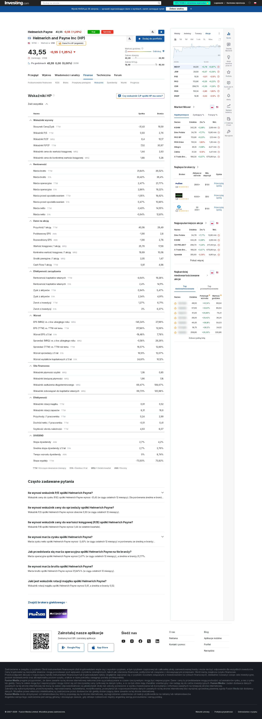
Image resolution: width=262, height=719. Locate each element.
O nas (172, 632)
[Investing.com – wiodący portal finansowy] (17, 3)
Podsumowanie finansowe (40, 82)
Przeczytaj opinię (219, 184)
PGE (176, 76)
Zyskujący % (198, 115)
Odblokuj (157, 51)
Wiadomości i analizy (67, 75)
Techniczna (103, 75)
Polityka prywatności (224, 712)
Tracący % (212, 115)
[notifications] (249, 2)
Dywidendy (112, 82)
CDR (176, 86)
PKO (176, 81)
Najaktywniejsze (181, 115)
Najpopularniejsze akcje (188, 223)
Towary (198, 33)
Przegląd (33, 75)
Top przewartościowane (209, 287)
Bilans (65, 82)
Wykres (46, 75)
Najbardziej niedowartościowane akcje (186, 275)
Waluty (177, 33)
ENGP (176, 96)
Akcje (208, 33)
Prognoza (134, 82)
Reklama (173, 638)
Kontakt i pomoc (177, 644)
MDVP (177, 67)
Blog (206, 632)
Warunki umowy (203, 712)
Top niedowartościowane (184, 287)
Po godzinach (38, 63)
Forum (118, 75)
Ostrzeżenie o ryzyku (247, 712)
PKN (176, 91)
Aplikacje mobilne (213, 638)
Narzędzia (209, 650)
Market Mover (182, 107)
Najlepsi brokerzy (184, 167)
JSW (176, 72)
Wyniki (124, 82)
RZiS (57, 82)
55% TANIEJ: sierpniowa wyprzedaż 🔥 (192, 3)
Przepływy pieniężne (81, 82)
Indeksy (187, 33)
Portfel (207, 644)
